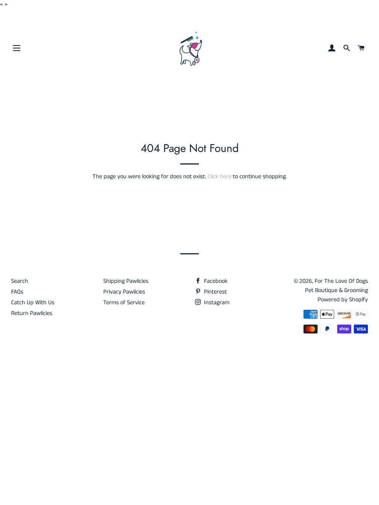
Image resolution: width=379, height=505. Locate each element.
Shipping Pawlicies (125, 281)
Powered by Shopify (343, 299)
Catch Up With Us (32, 302)
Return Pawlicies (31, 313)
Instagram (215, 302)
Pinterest (214, 292)
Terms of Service (124, 302)
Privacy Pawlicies (124, 292)
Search (19, 281)
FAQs (17, 292)
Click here (219, 176)
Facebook (215, 281)
